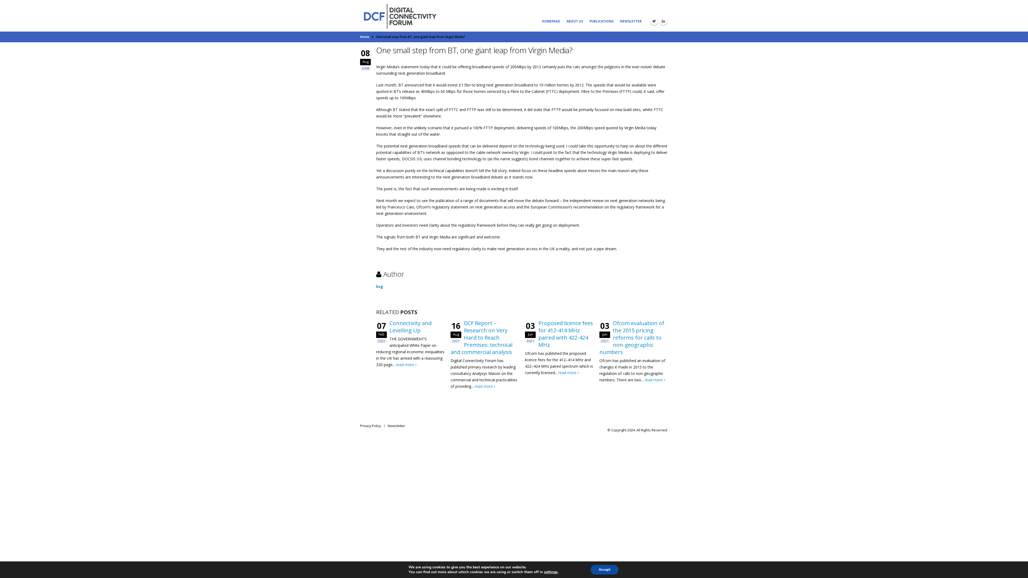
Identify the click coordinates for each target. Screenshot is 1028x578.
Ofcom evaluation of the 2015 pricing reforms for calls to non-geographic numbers (631, 338)
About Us (574, 21)
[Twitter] (654, 21)
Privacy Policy (370, 426)
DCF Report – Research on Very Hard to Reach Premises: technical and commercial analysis (481, 338)
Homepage (551, 21)
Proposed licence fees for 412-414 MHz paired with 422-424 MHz (565, 334)
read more (405, 364)
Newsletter (631, 21)
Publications (601, 21)
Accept (604, 569)
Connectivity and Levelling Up (411, 327)
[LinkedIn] (663, 21)
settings (551, 572)
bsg (379, 286)
